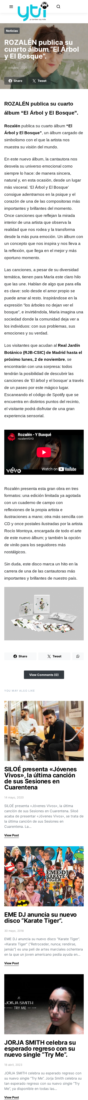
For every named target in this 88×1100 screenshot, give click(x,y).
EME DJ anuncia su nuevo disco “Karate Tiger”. (40, 917)
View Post (11, 835)
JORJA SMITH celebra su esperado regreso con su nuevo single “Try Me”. (40, 1048)
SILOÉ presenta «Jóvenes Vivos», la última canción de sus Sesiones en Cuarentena (40, 778)
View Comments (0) (44, 675)
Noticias (12, 31)
